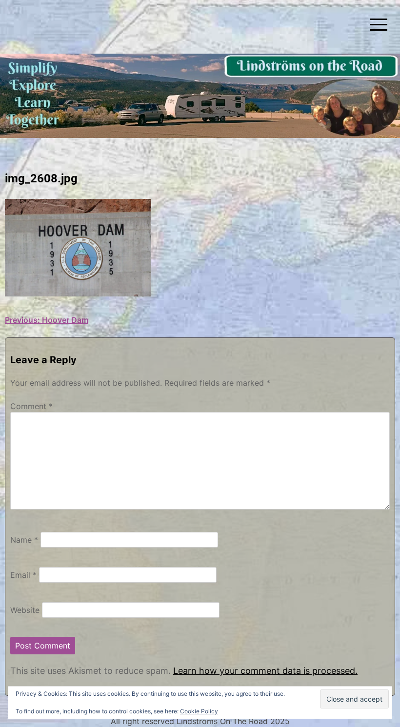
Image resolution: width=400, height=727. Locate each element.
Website (25, 610)
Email (23, 575)
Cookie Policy (199, 711)
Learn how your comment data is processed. (265, 671)
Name (24, 540)
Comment (31, 406)
